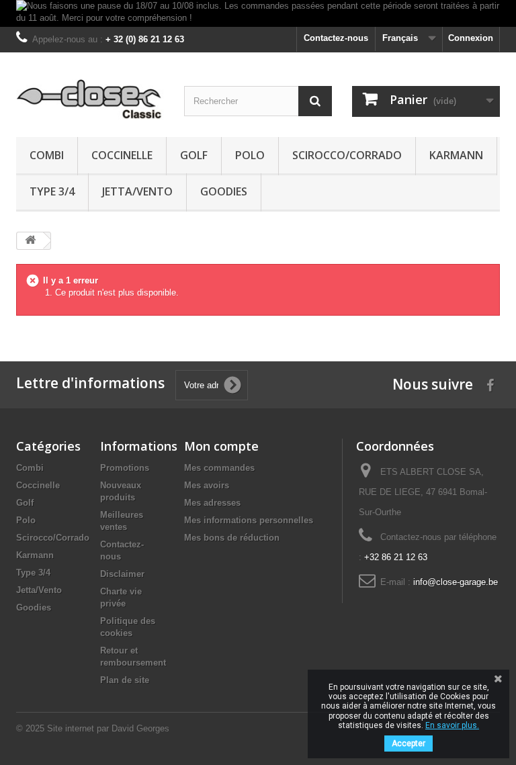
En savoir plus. (452, 725)
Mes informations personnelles (248, 520)
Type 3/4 (52, 191)
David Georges (140, 728)
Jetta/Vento (137, 191)
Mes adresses (212, 503)
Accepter (408, 743)
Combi (47, 155)
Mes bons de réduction (232, 538)
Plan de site (124, 680)
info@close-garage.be (455, 582)
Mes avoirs (206, 485)
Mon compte (221, 446)
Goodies (223, 191)
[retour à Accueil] (30, 240)
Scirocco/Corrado (347, 155)
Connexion (470, 38)
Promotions (124, 468)
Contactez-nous (336, 38)
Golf (194, 155)
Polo (250, 155)
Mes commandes (219, 468)
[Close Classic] (90, 99)
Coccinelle (122, 155)
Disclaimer (122, 574)
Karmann (456, 155)
